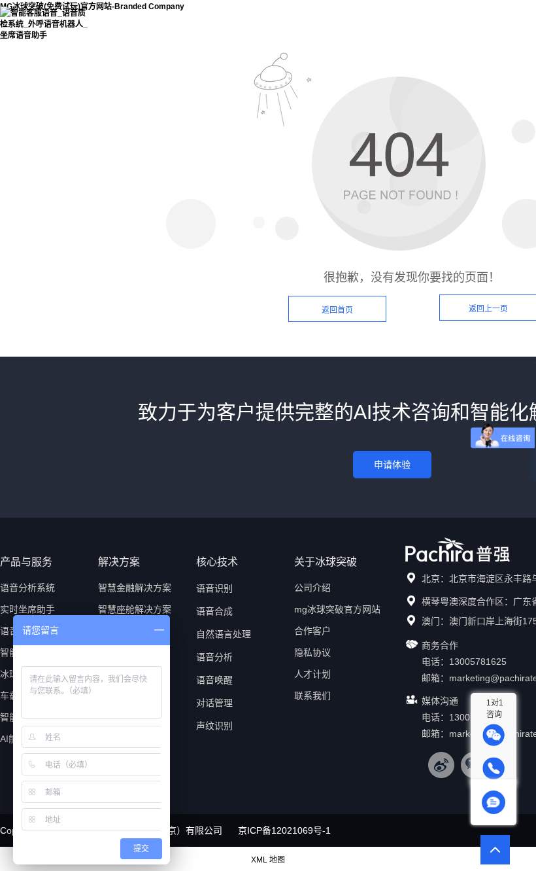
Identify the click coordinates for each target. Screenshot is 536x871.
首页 (252, 19)
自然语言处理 (223, 634)
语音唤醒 (214, 680)
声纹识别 (214, 725)
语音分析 (214, 657)
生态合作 (467, 19)
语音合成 (214, 611)
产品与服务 (324, 19)
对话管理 (214, 703)
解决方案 (395, 19)
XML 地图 (268, 859)
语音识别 (214, 588)
